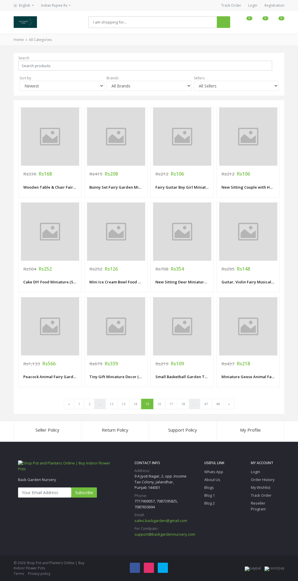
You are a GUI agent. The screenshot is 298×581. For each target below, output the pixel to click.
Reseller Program (258, 505)
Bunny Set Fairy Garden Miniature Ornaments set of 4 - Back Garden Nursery (116, 187)
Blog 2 (209, 503)
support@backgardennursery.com (164, 534)
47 (206, 404)
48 (218, 404)
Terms (19, 573)
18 (183, 404)
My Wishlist (260, 487)
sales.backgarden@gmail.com (160, 520)
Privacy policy (39, 573)
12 (111, 404)
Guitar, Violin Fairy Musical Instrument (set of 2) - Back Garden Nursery (248, 282)
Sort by (25, 78)
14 (135, 404)
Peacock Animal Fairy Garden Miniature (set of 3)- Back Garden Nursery (50, 376)
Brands (112, 78)
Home (19, 39)
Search (23, 58)
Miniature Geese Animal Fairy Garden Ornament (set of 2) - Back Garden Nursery (248, 376)
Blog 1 (209, 495)
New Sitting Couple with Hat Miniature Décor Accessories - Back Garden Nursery (248, 187)
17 (171, 404)
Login (252, 5)
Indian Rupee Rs (54, 5)
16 (159, 404)
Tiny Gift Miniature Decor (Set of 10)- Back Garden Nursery (116, 376)
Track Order (231, 5)
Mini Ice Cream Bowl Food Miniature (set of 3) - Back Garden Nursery (116, 282)
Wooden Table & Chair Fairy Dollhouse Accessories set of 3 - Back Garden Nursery (50, 187)
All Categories (40, 39)
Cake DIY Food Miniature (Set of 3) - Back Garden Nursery (50, 282)
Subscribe (84, 492)
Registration (274, 5)
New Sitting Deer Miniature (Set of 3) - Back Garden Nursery (182, 282)
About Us (212, 479)
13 (123, 404)
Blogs (209, 487)
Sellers (199, 78)
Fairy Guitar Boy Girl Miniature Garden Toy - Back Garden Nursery (182, 187)
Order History (262, 479)
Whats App (213, 471)
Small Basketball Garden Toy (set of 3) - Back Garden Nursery (182, 376)
